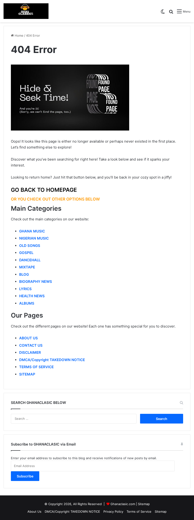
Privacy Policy (113, 511)
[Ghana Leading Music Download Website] (26, 11)
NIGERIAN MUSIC (34, 238)
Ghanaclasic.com (122, 504)
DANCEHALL (29, 260)
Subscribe (25, 476)
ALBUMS (26, 303)
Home (18, 35)
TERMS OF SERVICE (36, 367)
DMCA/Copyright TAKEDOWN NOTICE (52, 360)
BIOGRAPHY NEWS (35, 281)
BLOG (24, 274)
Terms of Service (139, 511)
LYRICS (25, 289)
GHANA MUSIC (32, 231)
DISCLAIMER (30, 352)
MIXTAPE (27, 267)
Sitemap (144, 504)
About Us (34, 511)
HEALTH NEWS (32, 296)
